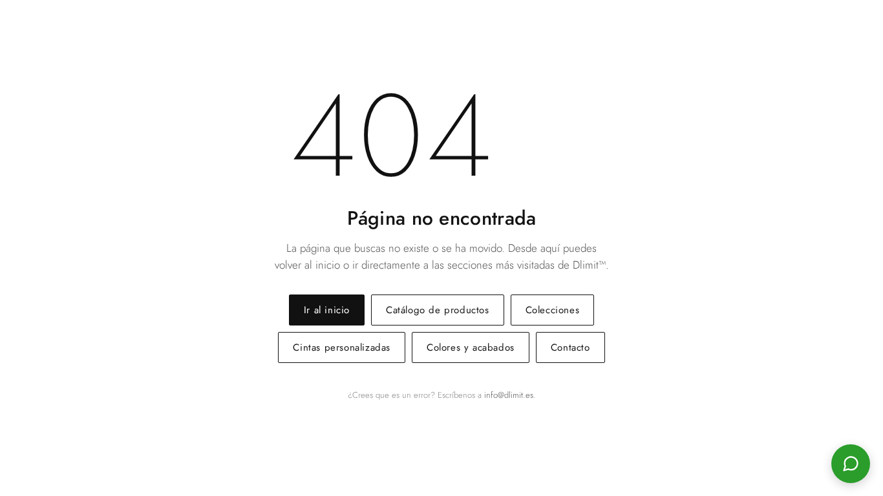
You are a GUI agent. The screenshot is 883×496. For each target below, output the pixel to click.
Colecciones (553, 310)
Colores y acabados (471, 347)
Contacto (570, 347)
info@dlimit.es (508, 395)
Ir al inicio (327, 310)
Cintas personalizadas (341, 347)
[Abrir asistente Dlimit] (850, 463)
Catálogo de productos (437, 310)
